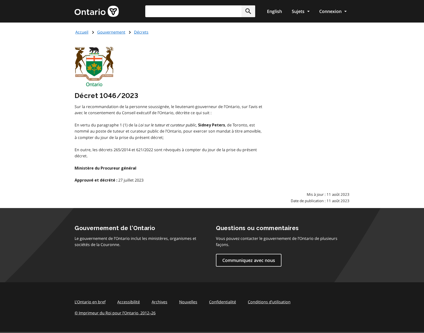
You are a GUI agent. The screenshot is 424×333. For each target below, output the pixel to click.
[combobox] (200, 11)
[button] (248, 11)
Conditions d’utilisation (269, 302)
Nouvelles (188, 302)
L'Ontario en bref (90, 302)
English (274, 11)
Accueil (81, 32)
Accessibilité (128, 302)
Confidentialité (222, 302)
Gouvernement (111, 32)
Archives (159, 302)
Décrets (141, 32)
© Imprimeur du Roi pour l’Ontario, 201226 (115, 313)
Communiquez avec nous (248, 260)
